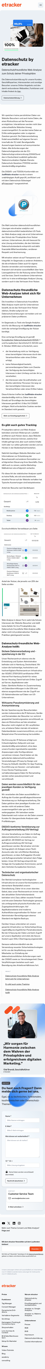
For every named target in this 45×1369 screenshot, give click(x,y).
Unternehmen (30, 1320)
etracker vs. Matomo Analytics (33, 1314)
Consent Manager (9, 1307)
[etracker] (12, 5)
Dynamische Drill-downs (9, 1311)
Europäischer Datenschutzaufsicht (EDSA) (20, 340)
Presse (27, 1324)
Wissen (5, 1346)
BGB (26, 1328)
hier (19, 91)
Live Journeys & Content (8, 1331)
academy (5, 1357)
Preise (4, 1294)
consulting (6, 1360)
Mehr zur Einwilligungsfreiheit (14, 416)
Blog (3, 1353)
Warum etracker (31, 1294)
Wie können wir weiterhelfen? (17, 1136)
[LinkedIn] (14, 1223)
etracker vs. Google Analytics (32, 1309)
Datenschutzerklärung (12, 98)
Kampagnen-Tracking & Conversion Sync (11, 1323)
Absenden (35, 1249)
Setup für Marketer (9, 1341)
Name (8, 1116)
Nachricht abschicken (15, 1181)
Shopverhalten (7, 1327)
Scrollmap (6, 1319)
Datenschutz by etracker (31, 1299)
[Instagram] (19, 1223)
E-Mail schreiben (15, 1207)
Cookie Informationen (33, 1341)
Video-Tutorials (8, 1350)
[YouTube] (3, 1223)
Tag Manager (7, 1303)
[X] (8, 1223)
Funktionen (6, 1299)
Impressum (29, 1335)
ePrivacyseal (7, 183)
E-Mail (8, 1126)
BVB (26, 1331)
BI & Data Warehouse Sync (10, 1337)
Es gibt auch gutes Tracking (17, 984)
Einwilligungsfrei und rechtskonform (33, 1304)
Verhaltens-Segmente (10, 1315)
